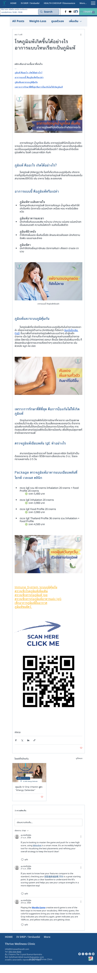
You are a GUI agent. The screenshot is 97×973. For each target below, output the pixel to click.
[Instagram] (83, 954)
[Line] (79, 954)
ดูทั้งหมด (79, 758)
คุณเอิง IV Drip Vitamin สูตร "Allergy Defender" (28, 788)
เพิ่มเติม (73, 21)
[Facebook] (65, 11)
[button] (88, 11)
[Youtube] (93, 954)
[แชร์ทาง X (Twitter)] (22, 740)
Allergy (18, 732)
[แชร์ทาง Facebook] (16, 740)
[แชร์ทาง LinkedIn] (28, 740)
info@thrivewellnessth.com (17, 949)
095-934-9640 (15, 951)
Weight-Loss (37, 21)
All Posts (18, 21)
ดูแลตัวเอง (57, 21)
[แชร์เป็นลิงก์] (34, 740)
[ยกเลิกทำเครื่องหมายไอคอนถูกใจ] (22, 859)
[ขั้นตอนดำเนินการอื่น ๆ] (80, 34)
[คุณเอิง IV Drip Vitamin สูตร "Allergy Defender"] (29, 772)
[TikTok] (86, 954)
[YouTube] (70, 11)
